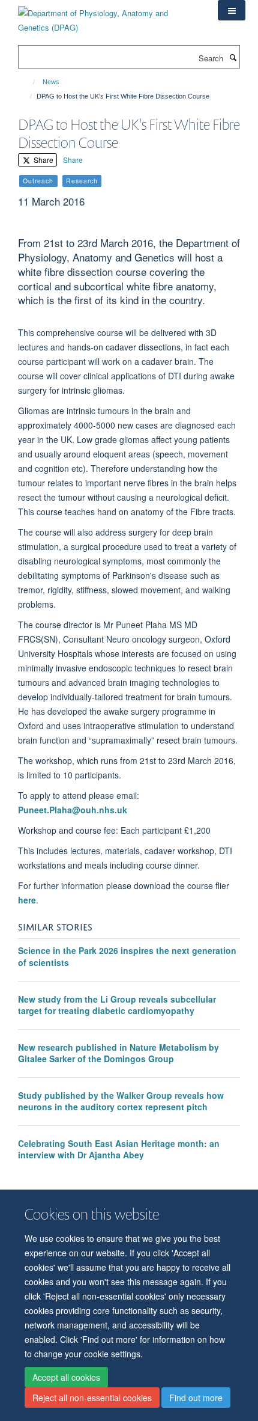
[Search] (232, 57)
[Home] (28, 81)
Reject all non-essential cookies (92, 1398)
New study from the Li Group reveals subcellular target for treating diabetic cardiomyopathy (117, 1005)
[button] (231, 10)
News (51, 81)
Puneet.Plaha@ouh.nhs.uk (72, 810)
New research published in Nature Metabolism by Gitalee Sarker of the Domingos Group (118, 1053)
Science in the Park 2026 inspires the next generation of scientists (127, 956)
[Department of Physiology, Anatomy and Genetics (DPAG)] (109, 16)
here (27, 900)
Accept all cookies (66, 1377)
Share (42, 159)
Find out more (196, 1398)
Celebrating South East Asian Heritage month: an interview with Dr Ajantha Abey (119, 1149)
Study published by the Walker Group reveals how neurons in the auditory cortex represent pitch (121, 1101)
